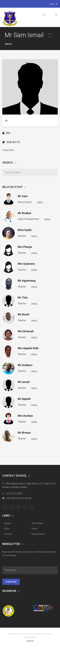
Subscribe (11, 582)
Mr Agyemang (27, 280)
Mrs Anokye (25, 415)
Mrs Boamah (26, 331)
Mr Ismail (24, 382)
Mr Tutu (23, 297)
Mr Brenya (24, 432)
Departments (38, 534)
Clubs (7, 528)
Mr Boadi (23, 314)
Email (40, 202)
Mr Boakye (24, 213)
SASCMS (30, 641)
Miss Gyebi (25, 230)
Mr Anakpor (25, 365)
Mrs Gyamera (26, 263)
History (7, 523)
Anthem (8, 534)
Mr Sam (23, 196)
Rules (34, 528)
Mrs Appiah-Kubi (28, 348)
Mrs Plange (25, 246)
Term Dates (37, 523)
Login (51, 4)
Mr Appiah (24, 398)
